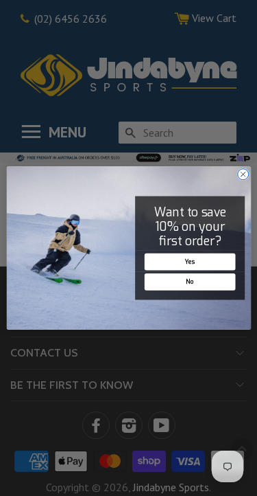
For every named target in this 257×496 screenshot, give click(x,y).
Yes (189, 262)
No (189, 282)
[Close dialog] (242, 174)
